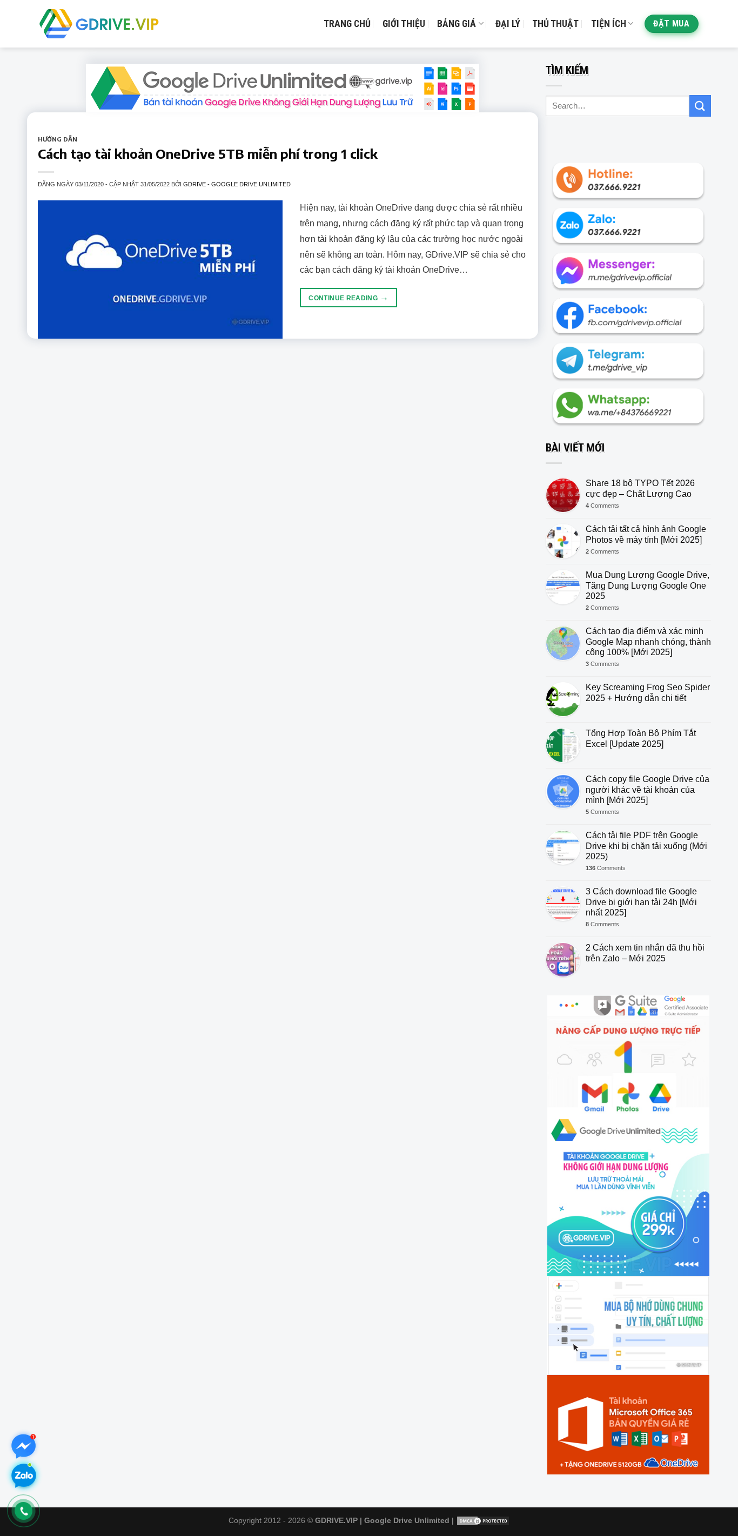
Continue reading (348, 297)
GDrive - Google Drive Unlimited (237, 184)
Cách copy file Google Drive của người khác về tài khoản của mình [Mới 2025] (647, 789)
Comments (602, 505)
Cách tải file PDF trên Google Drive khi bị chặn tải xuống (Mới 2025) (646, 845)
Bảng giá (456, 23)
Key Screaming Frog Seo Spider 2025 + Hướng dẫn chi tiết (648, 692)
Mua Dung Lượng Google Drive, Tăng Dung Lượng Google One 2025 (647, 585)
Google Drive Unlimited (406, 1520)
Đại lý (507, 23)
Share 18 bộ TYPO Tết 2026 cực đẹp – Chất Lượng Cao (640, 488)
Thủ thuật (555, 23)
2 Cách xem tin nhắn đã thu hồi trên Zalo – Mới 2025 (645, 952)
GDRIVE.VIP (336, 1520)
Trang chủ (347, 23)
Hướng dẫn (57, 139)
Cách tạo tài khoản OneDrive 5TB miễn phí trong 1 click (208, 153)
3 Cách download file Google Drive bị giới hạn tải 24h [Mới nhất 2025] (641, 902)
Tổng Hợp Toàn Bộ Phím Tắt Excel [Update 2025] (641, 738)
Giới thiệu (404, 23)
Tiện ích (608, 23)
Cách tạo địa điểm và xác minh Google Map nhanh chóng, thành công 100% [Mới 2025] (648, 641)
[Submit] (700, 105)
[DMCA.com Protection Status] (483, 1520)
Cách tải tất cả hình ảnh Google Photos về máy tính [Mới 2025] (646, 534)
